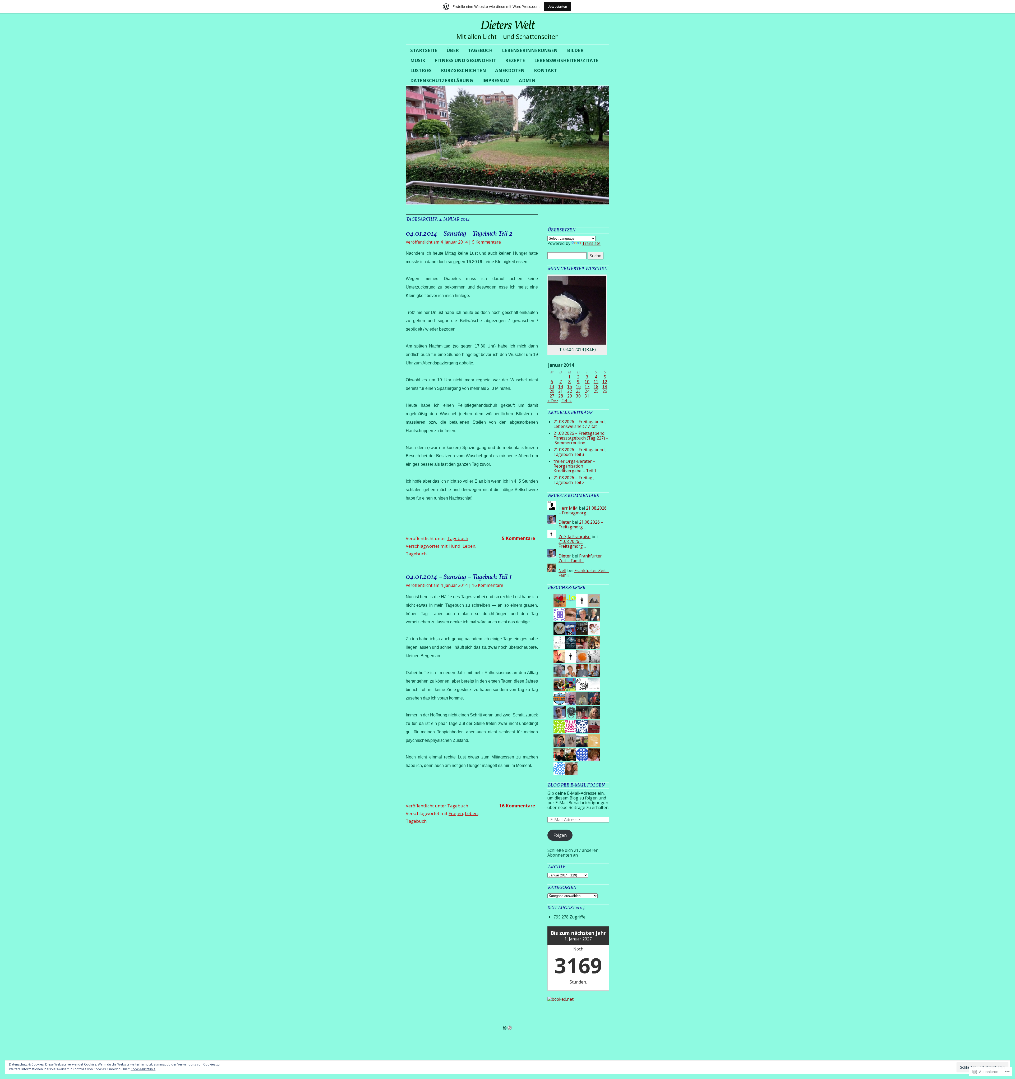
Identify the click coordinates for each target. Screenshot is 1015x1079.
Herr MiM (568, 508)
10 (587, 382)
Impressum (496, 80)
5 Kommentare (486, 242)
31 (587, 396)
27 (552, 396)
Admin (527, 80)
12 (604, 382)
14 (560, 386)
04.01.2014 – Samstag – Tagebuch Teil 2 (459, 234)
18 (596, 386)
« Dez (552, 401)
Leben (469, 546)
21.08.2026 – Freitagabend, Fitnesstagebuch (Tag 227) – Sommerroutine (580, 438)
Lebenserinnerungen (530, 50)
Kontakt (545, 70)
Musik (417, 60)
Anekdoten (510, 70)
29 (569, 396)
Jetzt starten (557, 6)
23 (578, 391)
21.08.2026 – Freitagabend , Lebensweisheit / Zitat (580, 424)
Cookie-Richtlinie (143, 1069)
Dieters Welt (507, 26)
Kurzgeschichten (463, 70)
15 (569, 386)
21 (560, 391)
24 (587, 391)
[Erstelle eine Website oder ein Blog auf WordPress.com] (504, 1028)
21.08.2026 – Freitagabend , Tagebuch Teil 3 (580, 452)
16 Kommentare (487, 585)
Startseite (423, 50)
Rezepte (515, 60)
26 (604, 391)
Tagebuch (480, 50)
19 (604, 386)
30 (578, 396)
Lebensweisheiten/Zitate (566, 60)
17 (587, 386)
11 (596, 382)
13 (552, 386)
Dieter (565, 522)
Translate (591, 243)
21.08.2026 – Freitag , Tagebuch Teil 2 (573, 480)
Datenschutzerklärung (441, 80)
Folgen (560, 835)
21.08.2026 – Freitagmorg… (583, 510)
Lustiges (421, 70)
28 (560, 396)
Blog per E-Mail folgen (576, 785)
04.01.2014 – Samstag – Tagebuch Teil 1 (459, 577)
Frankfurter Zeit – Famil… (580, 558)
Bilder (575, 50)
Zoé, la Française (574, 537)
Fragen (456, 813)
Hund (454, 546)
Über (453, 50)
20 (552, 391)
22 (569, 391)
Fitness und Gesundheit (465, 60)
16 (578, 386)
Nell (562, 570)
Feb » (566, 401)
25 (596, 391)
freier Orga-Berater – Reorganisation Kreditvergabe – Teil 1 (575, 466)
